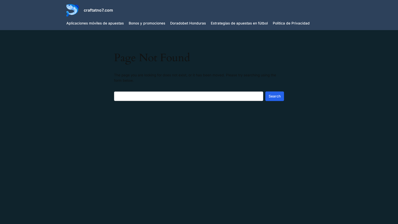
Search (275, 96)
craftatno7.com (98, 10)
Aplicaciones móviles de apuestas (95, 23)
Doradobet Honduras (188, 23)
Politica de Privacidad (291, 23)
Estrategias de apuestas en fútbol (239, 23)
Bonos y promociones (147, 23)
